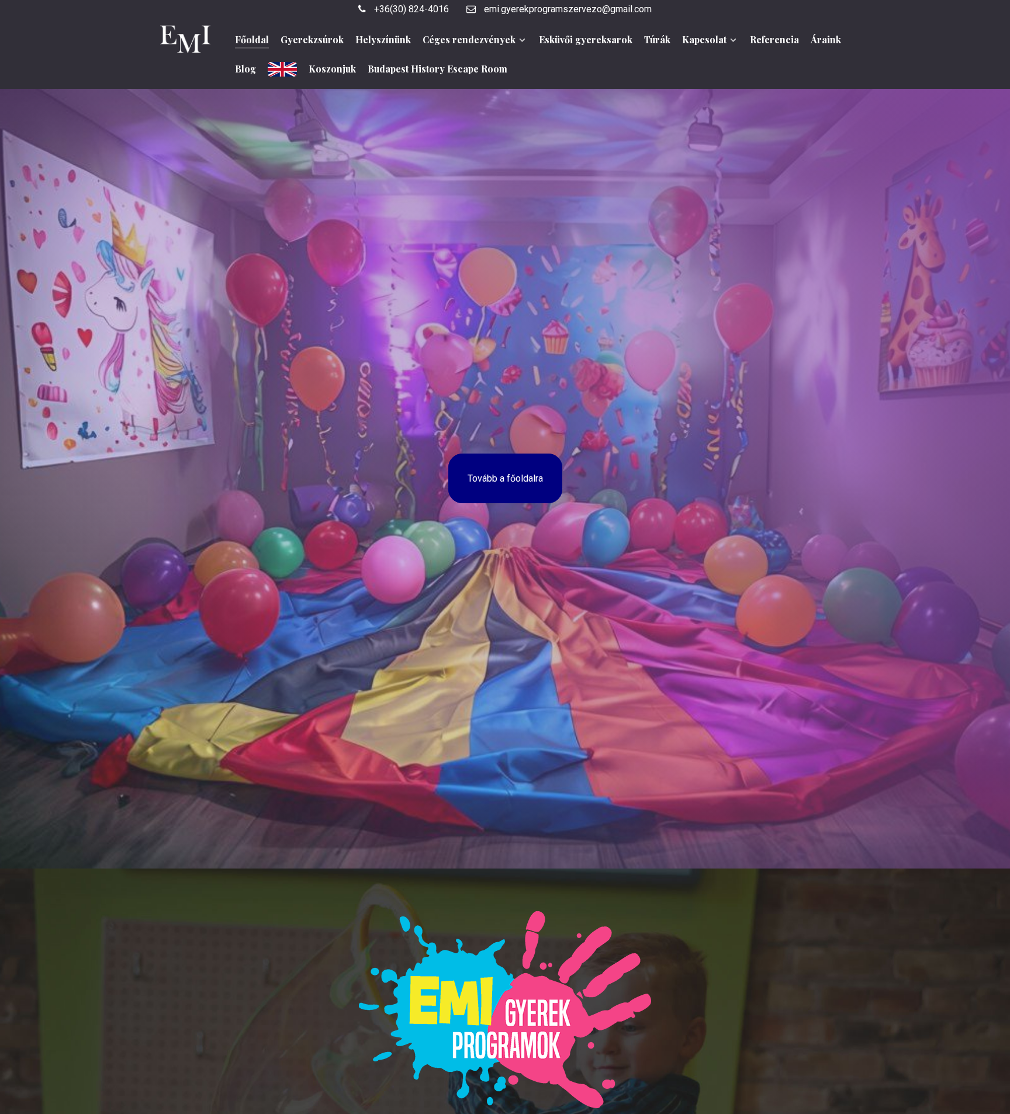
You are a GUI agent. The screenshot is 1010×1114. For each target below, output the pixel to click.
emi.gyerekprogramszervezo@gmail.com (567, 9)
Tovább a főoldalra (505, 478)
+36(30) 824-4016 (410, 9)
